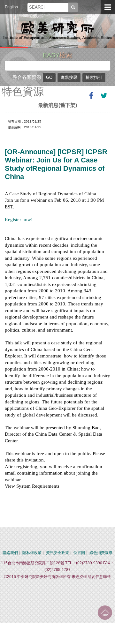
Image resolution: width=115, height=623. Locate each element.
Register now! (19, 219)
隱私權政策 (32, 553)
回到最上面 (105, 612)
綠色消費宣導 (100, 553)
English (11, 7)
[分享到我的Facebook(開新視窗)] (91, 96)
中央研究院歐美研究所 (57, 30)
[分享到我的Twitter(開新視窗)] (104, 96)
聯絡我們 (10, 553)
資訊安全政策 (57, 553)
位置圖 (79, 553)
